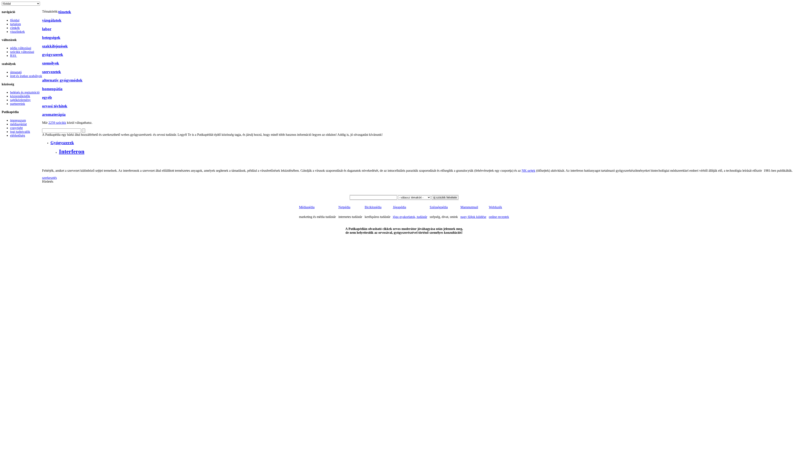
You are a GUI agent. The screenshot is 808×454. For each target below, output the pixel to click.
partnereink (17, 104)
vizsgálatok (51, 20)
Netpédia (344, 207)
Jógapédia (399, 207)
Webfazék (495, 207)
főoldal (14, 20)
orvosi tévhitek (54, 106)
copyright (16, 128)
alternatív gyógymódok (62, 80)
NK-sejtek (528, 170)
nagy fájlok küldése (473, 217)
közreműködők (20, 96)
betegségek (51, 37)
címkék (15, 28)
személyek (50, 63)
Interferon (71, 151)
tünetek (64, 12)
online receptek (499, 217)
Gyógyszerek (62, 142)
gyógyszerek (52, 54)
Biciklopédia (373, 207)
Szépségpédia (439, 207)
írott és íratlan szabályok (26, 76)
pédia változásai (20, 48)
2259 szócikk (57, 122)
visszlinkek (17, 31)
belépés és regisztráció (25, 92)
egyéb (47, 97)
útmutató (16, 72)
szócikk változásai (22, 52)
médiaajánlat (18, 124)
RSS (13, 55)
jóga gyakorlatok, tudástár (410, 217)
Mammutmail (469, 207)
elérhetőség (17, 135)
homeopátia (52, 89)
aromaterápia (54, 114)
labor (46, 29)
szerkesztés (49, 177)
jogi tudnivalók (20, 131)
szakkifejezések (55, 46)
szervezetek (51, 72)
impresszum (18, 120)
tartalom (15, 24)
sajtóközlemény (20, 100)
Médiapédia (307, 207)
